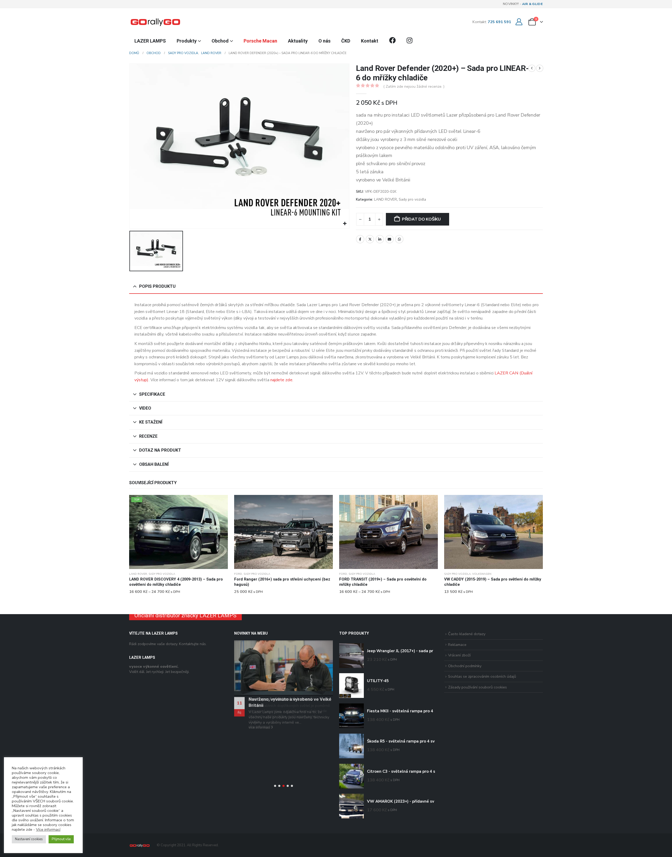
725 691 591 (499, 21)
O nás (324, 41)
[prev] (532, 68)
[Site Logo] (155, 21)
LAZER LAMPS (150, 41)
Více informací (48, 829)
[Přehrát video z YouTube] (283, 668)
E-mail (389, 239)
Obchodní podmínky (464, 665)
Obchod (220, 41)
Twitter (370, 239)
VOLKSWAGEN (481, 574)
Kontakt (369, 41)
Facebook (360, 239)
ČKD (345, 41)
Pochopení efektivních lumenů (281, 699)
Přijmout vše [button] (61, 839)
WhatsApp (399, 239)
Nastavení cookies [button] (29, 839)
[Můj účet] (519, 21)
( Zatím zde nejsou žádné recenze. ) (414, 86)
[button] (275, 785)
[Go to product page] (283, 532)
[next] (539, 68)
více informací (260, 726)
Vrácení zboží (459, 655)
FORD (238, 574)
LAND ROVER (385, 199)
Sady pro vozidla (412, 199)
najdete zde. (281, 380)
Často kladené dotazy (466, 633)
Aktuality (298, 41)
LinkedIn (380, 239)
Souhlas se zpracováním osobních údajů (482, 676)
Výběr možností (219, 503)
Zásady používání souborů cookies (477, 687)
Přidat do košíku (421, 219)
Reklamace (457, 644)
